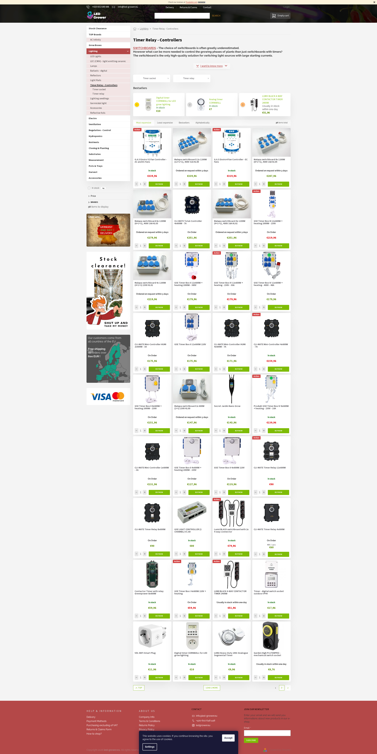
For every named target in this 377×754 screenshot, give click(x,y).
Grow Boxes (95, 45)
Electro (93, 118)
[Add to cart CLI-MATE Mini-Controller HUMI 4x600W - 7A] (238, 369)
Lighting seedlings (99, 98)
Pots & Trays (96, 166)
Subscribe (251, 740)
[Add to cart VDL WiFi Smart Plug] (159, 677)
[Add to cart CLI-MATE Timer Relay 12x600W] (278, 492)
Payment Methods (97, 721)
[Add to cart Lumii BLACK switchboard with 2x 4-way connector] (238, 554)
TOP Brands (95, 34)
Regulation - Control (100, 130)
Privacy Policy (146, 729)
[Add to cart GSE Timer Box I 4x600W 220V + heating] (199, 616)
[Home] (135, 29)
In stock (98, 188)
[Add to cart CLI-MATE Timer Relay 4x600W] (278, 554)
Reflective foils (97, 113)
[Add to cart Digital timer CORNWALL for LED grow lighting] (199, 677)
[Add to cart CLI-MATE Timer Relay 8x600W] (159, 554)
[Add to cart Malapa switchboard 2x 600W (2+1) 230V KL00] (199, 430)
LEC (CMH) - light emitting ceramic (108, 61)
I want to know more (211, 66)
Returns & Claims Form (99, 729)
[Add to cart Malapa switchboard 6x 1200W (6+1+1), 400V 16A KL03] (159, 245)
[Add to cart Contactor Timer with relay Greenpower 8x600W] (159, 616)
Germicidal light (98, 103)
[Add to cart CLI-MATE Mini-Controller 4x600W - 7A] (278, 369)
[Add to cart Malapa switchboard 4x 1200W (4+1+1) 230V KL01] (159, 307)
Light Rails (95, 80)
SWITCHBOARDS (144, 48)
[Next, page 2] (281, 687)
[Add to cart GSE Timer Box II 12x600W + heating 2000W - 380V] (199, 307)
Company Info (147, 717)
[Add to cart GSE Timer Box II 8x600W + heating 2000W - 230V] (159, 430)
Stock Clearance (98, 28)
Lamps (93, 66)
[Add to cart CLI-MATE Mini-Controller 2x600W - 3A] (159, 492)
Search (216, 16)
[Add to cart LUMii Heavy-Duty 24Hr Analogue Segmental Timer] (238, 677)
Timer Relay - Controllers (103, 85)
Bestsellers (184, 123)
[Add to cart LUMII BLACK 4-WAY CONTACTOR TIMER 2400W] (238, 616)
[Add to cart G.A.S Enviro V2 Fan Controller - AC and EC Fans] (159, 184)
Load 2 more (212, 687)
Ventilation (95, 124)
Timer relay (98, 93)
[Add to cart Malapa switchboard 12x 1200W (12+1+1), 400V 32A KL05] (199, 184)
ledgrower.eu (203, 725)
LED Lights (95, 56)
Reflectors (95, 75)
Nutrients (94, 142)
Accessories (96, 108)
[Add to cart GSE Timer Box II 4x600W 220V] (238, 492)
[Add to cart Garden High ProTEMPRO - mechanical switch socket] (278, 677)
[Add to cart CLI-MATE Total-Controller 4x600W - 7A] (199, 245)
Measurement (96, 160)
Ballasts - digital (98, 70)
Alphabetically (203, 123)
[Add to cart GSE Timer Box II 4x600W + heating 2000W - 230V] (199, 492)
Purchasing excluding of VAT (102, 725)
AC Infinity (95, 39)
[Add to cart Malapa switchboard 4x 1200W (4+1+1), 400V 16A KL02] (238, 245)
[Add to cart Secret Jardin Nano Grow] (238, 430)
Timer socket (99, 89)
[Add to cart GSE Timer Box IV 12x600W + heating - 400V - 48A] (278, 307)
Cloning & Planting (99, 148)
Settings (150, 746)
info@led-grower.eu (206, 715)
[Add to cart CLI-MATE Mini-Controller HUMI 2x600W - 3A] (159, 369)
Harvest (93, 172)
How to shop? (94, 733)
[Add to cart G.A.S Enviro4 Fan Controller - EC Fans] (238, 184)
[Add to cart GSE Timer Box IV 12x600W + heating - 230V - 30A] (238, 307)
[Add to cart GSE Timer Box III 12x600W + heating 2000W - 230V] (278, 245)
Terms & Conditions (149, 721)
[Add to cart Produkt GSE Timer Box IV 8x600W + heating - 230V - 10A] (278, 430)
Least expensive (165, 123)
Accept (228, 737)
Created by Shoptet (280, 749)
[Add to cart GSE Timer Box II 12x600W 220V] (199, 369)
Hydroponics (95, 136)
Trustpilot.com (191, 2)
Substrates (95, 154)
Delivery (170, 7)
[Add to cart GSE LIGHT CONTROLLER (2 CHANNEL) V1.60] (199, 554)
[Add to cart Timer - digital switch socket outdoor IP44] (278, 616)
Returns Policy (147, 725)
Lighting (93, 51)
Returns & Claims (188, 7)
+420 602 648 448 (205, 720)
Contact (207, 7)
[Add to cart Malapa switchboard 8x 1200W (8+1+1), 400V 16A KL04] (278, 184)
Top (140, 687)
